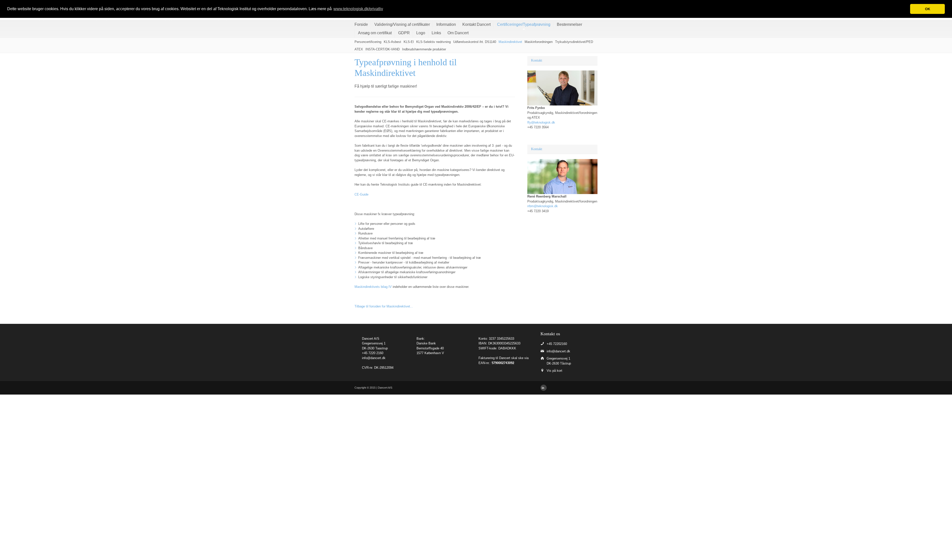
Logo (420, 33)
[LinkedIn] (543, 388)
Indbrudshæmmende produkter (424, 49)
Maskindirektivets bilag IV (373, 287)
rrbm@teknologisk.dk (542, 206)
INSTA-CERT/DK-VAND (382, 49)
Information (446, 24)
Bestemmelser (569, 24)
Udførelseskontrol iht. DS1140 (474, 42)
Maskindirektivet (510, 42)
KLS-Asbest (392, 42)
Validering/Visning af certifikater (402, 24)
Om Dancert (458, 33)
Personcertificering (368, 42)
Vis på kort (554, 370)
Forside (361, 24)
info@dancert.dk (374, 358)
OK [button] (927, 9)
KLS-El (409, 42)
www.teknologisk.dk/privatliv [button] (358, 9)
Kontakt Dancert (476, 24)
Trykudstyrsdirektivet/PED (574, 42)
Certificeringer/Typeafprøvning (523, 24)
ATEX (359, 49)
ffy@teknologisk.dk (541, 122)
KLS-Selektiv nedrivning (433, 42)
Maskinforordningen (539, 42)
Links (436, 33)
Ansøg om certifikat (375, 33)
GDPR (404, 33)
